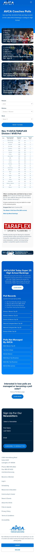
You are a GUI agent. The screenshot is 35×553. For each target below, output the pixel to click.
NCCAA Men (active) (9, 366)
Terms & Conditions (8, 516)
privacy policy (17, 540)
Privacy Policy (6, 511)
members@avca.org (8, 472)
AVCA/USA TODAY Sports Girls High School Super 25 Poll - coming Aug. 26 (16, 91)
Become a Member (8, 477)
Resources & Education (9, 490)
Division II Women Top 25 (10, 315)
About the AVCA (7, 503)
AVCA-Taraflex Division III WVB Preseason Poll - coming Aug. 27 (17, 74)
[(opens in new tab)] (17, 253)
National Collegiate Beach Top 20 (12, 323)
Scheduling (5, 486)
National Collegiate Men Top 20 (12, 327)
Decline (17, 550)
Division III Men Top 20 (9, 331)
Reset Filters (18, 125)
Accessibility (5, 520)
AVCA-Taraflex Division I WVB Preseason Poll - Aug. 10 (16, 40)
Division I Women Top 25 (10, 311)
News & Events (6, 498)
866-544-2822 (11, 467)
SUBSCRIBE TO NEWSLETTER (15, 446)
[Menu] (30, 2)
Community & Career (8, 494)
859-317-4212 (9, 469)
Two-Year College (8, 350)
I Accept (17, 545)
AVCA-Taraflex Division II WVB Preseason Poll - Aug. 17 (17, 57)
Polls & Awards (6, 507)
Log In (4, 481)
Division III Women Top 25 (10, 319)
